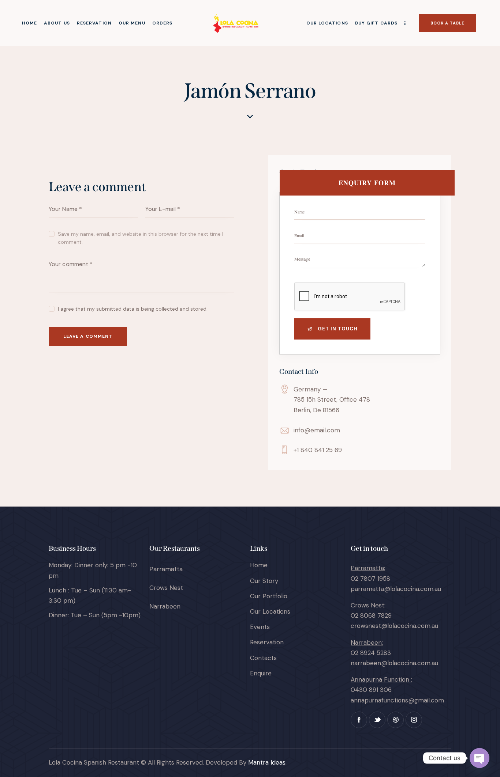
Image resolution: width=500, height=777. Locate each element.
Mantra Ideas (267, 762)
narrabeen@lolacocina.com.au (394, 663)
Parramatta (166, 569)
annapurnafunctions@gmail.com (397, 700)
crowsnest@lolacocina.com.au (394, 626)
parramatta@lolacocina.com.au (396, 589)
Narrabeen (164, 606)
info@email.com (317, 430)
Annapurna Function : (381, 679)
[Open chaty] (479, 758)
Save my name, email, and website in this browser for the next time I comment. (140, 238)
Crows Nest (166, 588)
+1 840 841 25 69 (318, 450)
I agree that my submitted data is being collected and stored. (133, 309)
